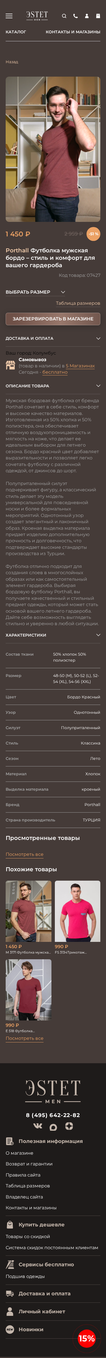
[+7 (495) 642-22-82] (75, 16)
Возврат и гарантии (29, 1164)
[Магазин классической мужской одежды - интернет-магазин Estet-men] (37, 16)
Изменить (68, 353)
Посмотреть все (25, 854)
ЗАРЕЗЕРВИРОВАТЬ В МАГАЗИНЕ (53, 319)
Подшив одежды (25, 1276)
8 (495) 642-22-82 (53, 1115)
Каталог (16, 31)
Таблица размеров (78, 303)
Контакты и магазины (73, 31)
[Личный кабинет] (87, 16)
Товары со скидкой (28, 1236)
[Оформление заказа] (98, 16)
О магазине (19, 1153)
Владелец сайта (24, 1197)
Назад (12, 61)
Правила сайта (23, 1175)
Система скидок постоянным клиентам (52, 1247)
